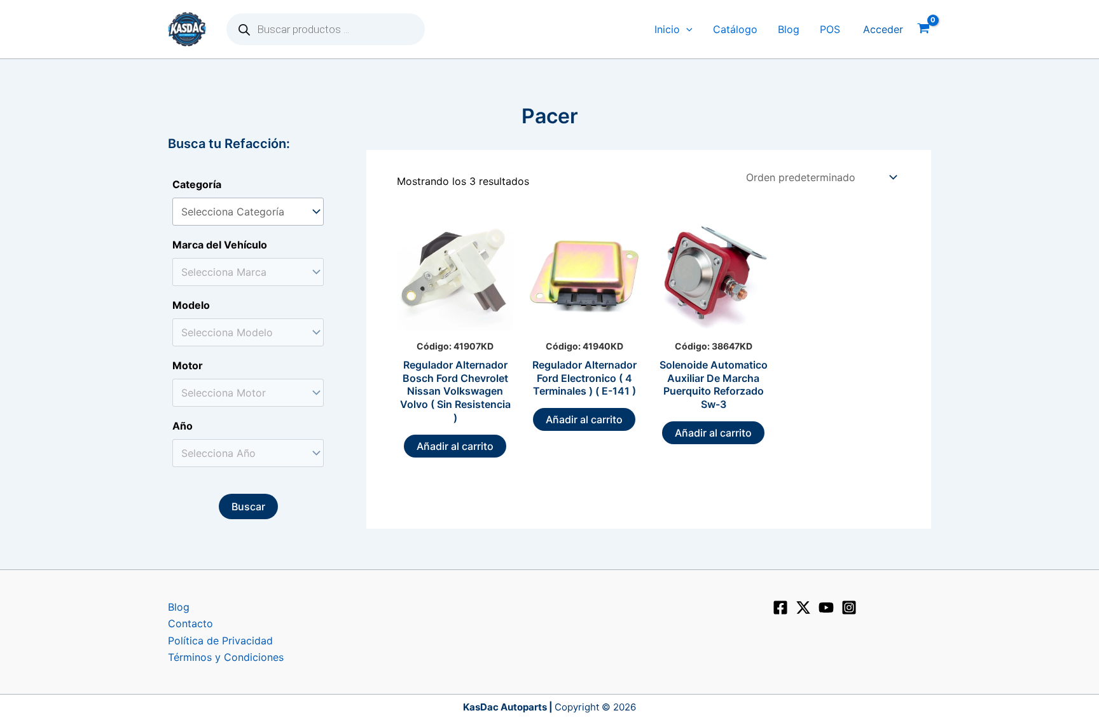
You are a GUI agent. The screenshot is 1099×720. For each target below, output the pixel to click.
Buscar (248, 506)
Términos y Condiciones (226, 657)
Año (182, 425)
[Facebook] (780, 607)
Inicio (667, 29)
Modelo (191, 305)
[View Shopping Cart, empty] (923, 29)
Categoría (196, 184)
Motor (187, 365)
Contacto (190, 623)
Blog (788, 29)
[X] (803, 607)
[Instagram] (849, 607)
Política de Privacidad (220, 640)
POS (830, 29)
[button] (686, 29)
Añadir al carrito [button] (455, 446)
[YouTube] (826, 607)
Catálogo (735, 29)
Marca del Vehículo (219, 244)
